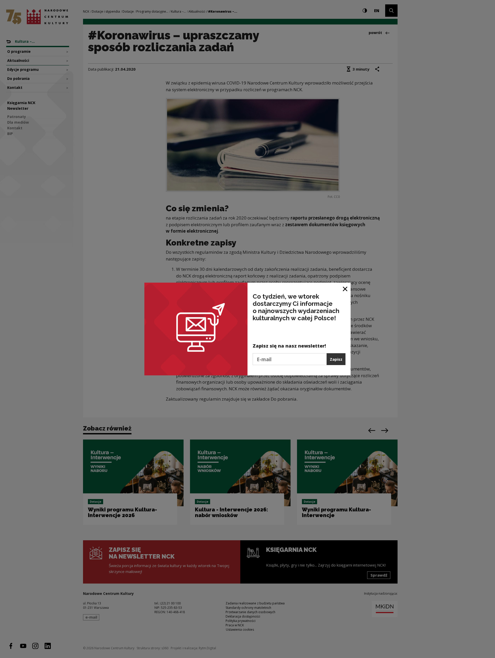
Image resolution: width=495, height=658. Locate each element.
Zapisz (336, 359)
